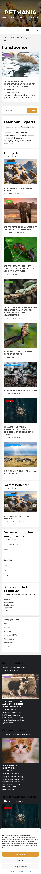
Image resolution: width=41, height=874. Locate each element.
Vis (5, 570)
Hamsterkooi (9, 599)
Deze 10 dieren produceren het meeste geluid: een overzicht (19, 517)
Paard (6, 565)
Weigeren (20, 860)
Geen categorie (13, 365)
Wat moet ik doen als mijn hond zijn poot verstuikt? (12, 704)
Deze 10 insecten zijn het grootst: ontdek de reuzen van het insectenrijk (19, 268)
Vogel (9, 326)
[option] (21, 508)
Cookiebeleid (12, 871)
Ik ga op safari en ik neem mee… (20, 471)
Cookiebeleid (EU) (11, 544)
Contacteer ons (10, 539)
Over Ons (29, 871)
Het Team (7, 631)
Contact (7, 646)
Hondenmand (9, 602)
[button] (37, 831)
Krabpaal (7, 610)
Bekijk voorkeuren (20, 867)
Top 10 (9, 201)
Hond (7, 55)
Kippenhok (8, 608)
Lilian (8, 92)
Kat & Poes (9, 741)
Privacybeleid (21, 871)
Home (6, 623)
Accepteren (20, 854)
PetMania (10, 194)
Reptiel (9, 401)
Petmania (20, 12)
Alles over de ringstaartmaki (20, 391)
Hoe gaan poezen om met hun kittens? (11, 768)
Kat (5, 555)
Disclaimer (8, 643)
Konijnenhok (9, 605)
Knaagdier (11, 162)
